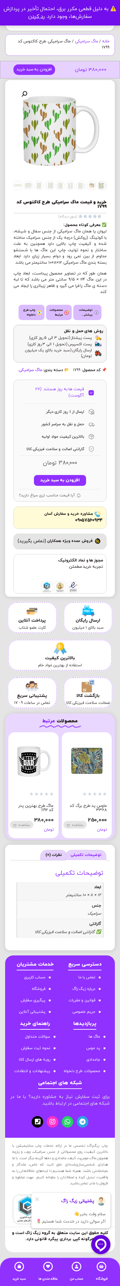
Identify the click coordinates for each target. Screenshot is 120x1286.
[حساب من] (76, 1266)
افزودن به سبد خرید (34, 69)
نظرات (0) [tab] (53, 855)
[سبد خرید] (19, 1266)
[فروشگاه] (101, 1266)
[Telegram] (82, 1122)
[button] (24, 94)
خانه (105, 41)
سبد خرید (19, 1278)
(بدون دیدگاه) (68, 216)
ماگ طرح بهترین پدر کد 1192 (35, 808)
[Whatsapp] (67, 1122)
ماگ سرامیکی (86, 41)
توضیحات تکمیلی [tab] (85, 855)
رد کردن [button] (36, 16)
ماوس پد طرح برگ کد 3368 (88, 808)
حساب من (76, 1278)
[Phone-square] (37, 1122)
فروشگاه (102, 1278)
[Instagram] (52, 1122)
